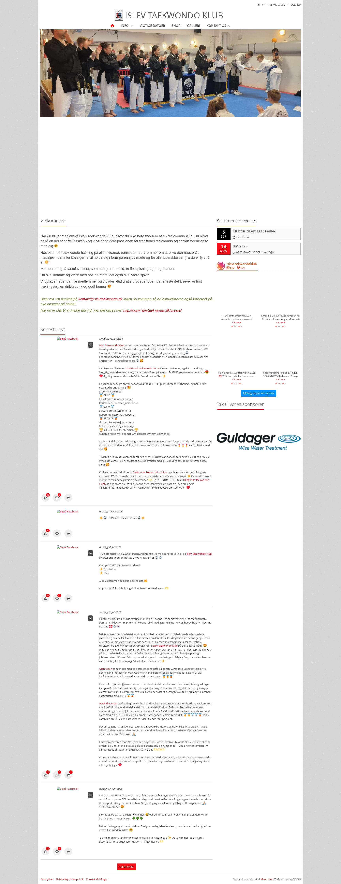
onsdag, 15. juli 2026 (110, 511)
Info (125, 25)
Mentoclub (266, 879)
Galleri (193, 25)
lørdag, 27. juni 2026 (110, 788)
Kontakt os (217, 25)
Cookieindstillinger (97, 879)
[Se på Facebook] (45, 498)
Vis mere (236, 322)
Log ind (296, 5)
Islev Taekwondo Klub (111, 345)
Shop (176, 25)
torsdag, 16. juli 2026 (111, 338)
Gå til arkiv (126, 867)
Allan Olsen (105, 668)
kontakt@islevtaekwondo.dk (100, 299)
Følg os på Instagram (260, 393)
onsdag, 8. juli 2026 (110, 547)
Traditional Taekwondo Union (142, 368)
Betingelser (46, 879)
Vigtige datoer (152, 25)
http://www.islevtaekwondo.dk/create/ (152, 310)
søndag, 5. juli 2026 (110, 612)
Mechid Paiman (108, 703)
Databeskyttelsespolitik (69, 879)
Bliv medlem (278, 5)
